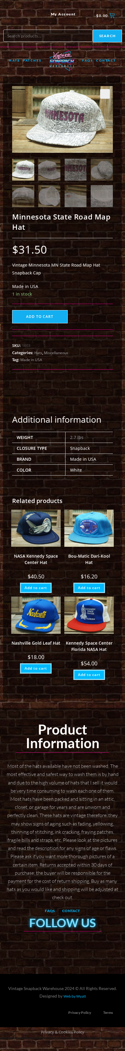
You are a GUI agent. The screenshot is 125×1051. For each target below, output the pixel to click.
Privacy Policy (79, 1012)
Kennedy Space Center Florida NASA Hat (89, 646)
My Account (63, 14)
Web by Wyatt (74, 996)
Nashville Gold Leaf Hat (36, 643)
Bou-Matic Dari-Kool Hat (89, 559)
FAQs (87, 60)
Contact (106, 60)
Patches (32, 60)
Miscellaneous (56, 352)
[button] (105, 94)
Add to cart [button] (36, 587)
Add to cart (39, 316)
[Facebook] (12, 15)
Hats (14, 60)
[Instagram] (22, 15)
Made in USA (31, 359)
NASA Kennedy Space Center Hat (36, 559)
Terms (108, 1012)
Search (107, 36)
